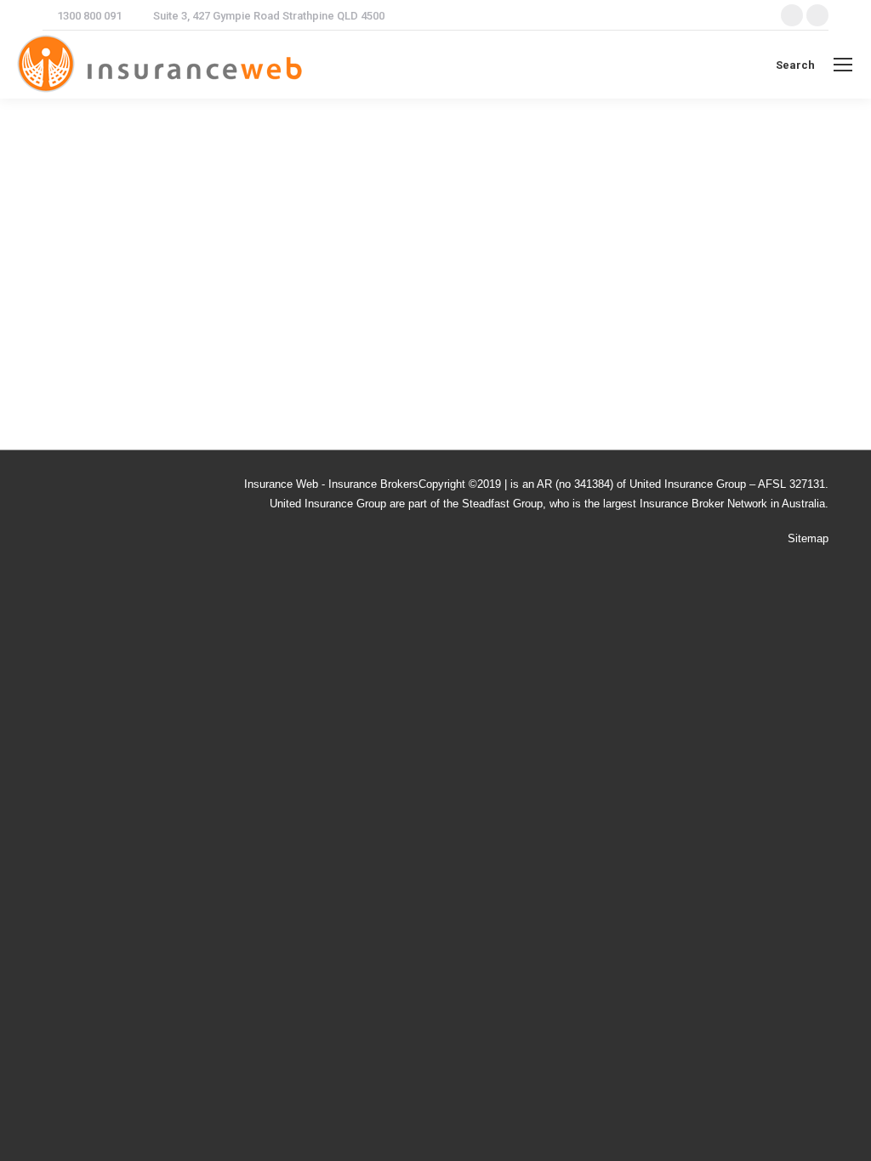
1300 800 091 (89, 15)
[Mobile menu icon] (843, 65)
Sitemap (808, 538)
